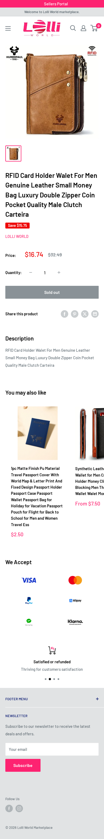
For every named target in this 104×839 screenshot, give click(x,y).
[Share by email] (95, 313)
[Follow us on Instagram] (19, 808)
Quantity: (13, 272)
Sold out (52, 292)
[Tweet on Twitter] (85, 313)
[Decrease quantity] (30, 272)
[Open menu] (8, 28)
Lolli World (17, 236)
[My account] (83, 28)
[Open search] (73, 28)
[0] (94, 28)
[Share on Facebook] (64, 313)
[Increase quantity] (59, 272)
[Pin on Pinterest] (74, 313)
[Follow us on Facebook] (9, 808)
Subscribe (23, 765)
